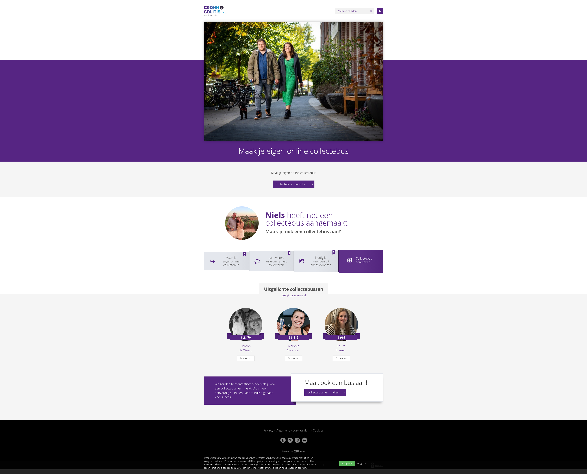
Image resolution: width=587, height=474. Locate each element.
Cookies (318, 430)
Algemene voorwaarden (293, 430)
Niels (275, 215)
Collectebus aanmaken (292, 184)
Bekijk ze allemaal (293, 295)
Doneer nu (245, 358)
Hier (244, 467)
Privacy (268, 430)
